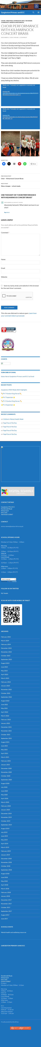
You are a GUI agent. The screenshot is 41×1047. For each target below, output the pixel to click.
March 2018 (5, 888)
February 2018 (6, 892)
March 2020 (5, 802)
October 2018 (5, 866)
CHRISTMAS (9, 21)
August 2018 (5, 873)
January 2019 (5, 855)
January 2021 (5, 764)
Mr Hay (16, 37)
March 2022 (5, 716)
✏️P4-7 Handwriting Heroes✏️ (11, 393)
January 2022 (5, 723)
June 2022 (4, 704)
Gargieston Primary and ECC (13, 12)
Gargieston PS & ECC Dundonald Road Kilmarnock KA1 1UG (8, 509)
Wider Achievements (17, 22)
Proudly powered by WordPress (10, 1022)
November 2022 (6, 689)
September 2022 (6, 697)
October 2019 (5, 821)
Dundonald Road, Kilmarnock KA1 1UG (6, 977)
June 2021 (4, 746)
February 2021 (6, 761)
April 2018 (4, 885)
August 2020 (5, 783)
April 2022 (4, 712)
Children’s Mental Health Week (13, 419)
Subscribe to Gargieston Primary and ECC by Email (17, 376)
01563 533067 (6, 981)
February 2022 (6, 719)
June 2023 (4, 667)
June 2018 (4, 877)
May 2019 (4, 840)
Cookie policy (16, 1034)
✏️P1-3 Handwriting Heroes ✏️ (11, 401)
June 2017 (4, 919)
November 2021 (6, 731)
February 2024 (6, 644)
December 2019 (6, 813)
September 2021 (6, 738)
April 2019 (4, 843)
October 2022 (5, 693)
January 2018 (5, 896)
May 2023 (4, 671)
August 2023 (5, 663)
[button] (10, 143)
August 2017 (5, 915)
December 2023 (6, 648)
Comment (5, 232)
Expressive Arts (19, 21)
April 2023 (4, 674)
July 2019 (4, 832)
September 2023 (6, 659)
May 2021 (4, 749)
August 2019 (5, 828)
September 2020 (6, 780)
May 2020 (4, 795)
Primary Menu (38, 12)
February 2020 (6, 806)
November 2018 (6, 862)
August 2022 (5, 701)
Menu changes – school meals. (11, 185)
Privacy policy (25, 1034)
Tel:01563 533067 (7, 514)
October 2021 (5, 734)
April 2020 (4, 798)
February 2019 (6, 851)
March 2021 (5, 757)
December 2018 (6, 858)
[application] (20, 95)
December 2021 (6, 727)
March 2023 (5, 678)
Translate (14, 581)
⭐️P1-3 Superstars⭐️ (8, 405)
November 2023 (6, 652)
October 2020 (5, 776)
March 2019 (5, 847)
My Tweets (4, 593)
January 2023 (5, 686)
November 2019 (6, 817)
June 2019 (4, 836)
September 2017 (6, 911)
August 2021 (5, 742)
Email (3, 268)
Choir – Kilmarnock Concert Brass (12, 177)
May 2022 (4, 708)
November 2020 (6, 772)
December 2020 (6, 768)
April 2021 (4, 753)
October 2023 (5, 656)
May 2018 (4, 881)
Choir (3, 21)
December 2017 (6, 900)
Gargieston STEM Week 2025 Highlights (14, 390)
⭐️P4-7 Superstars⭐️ (8, 397)
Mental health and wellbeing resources (13, 932)
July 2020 (4, 787)
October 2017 (5, 907)
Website (4, 277)
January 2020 (5, 810)
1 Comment (23, 37)
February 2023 (6, 682)
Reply (8, 212)
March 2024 (5, 640)
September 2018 (6, 870)
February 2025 (6, 637)
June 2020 (4, 791)
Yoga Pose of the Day (10, 423)
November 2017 (6, 904)
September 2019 (6, 825)
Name (3, 259)
